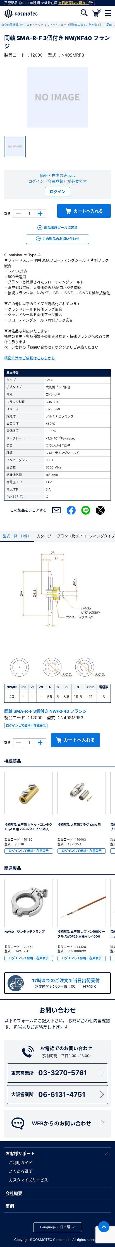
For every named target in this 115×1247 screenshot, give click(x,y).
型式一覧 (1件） (17, 536)
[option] (57, 97)
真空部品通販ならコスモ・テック (22, 24)
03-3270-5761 (49, 1073)
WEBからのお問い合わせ (61, 1123)
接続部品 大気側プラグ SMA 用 (79, 825)
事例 (10, 1206)
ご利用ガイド (20, 1162)
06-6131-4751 (48, 1094)
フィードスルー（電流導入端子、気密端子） (75, 24)
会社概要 (14, 1193)
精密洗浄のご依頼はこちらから (29, 358)
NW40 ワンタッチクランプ (24, 932)
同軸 (109, 24)
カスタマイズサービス (28, 1179)
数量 (7, 214)
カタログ (44, 536)
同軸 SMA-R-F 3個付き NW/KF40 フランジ (45, 711)
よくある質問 (20, 1171)
